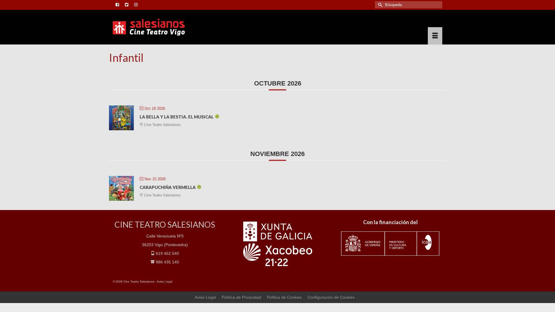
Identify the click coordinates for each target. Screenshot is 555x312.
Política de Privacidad (241, 297)
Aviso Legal (164, 281)
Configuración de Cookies (331, 297)
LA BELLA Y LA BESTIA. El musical (177, 116)
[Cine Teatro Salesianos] (165, 27)
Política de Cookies (284, 297)
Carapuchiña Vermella (168, 187)
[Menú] (435, 35)
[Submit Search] (379, 4)
